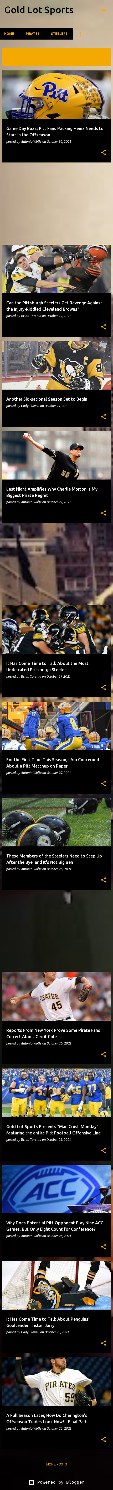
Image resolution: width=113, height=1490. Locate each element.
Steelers (59, 33)
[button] (103, 152)
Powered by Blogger (60, 1482)
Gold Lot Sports (39, 9)
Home (9, 33)
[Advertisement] (56, 204)
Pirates (32, 33)
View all (13, 61)
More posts (56, 1464)
